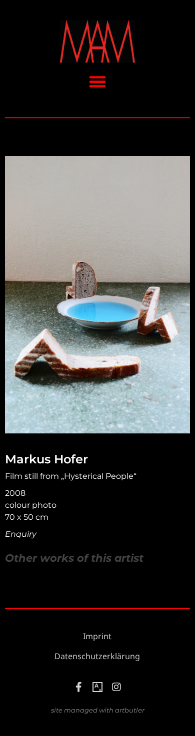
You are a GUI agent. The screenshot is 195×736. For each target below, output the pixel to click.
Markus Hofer (46, 459)
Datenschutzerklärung (97, 656)
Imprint (97, 636)
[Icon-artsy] (97, 687)
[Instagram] (117, 687)
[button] (97, 81)
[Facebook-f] (79, 687)
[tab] (74, 558)
